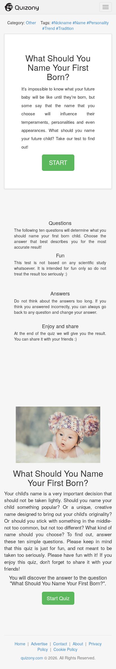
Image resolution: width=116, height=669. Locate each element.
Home (20, 643)
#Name (79, 22)
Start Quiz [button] (58, 598)
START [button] (58, 162)
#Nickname (62, 22)
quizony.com (32, 658)
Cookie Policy (66, 649)
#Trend (48, 28)
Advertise (40, 643)
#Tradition (65, 28)
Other (31, 22)
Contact (60, 643)
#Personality (98, 22)
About (78, 643)
